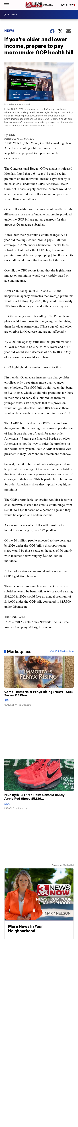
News (9, 30)
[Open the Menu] (6, 5)
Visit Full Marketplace (62, 651)
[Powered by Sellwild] (68, 865)
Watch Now (67, 5)
